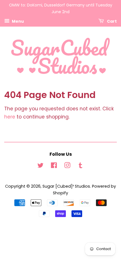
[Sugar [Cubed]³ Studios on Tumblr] (80, 166)
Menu (17, 21)
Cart (111, 21)
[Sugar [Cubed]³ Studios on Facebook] (54, 166)
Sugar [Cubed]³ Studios (66, 186)
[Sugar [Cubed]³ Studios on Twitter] (40, 166)
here (9, 116)
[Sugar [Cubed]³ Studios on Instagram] (67, 166)
